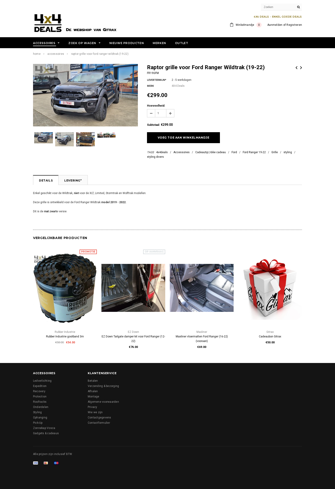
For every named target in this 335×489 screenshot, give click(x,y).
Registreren (294, 24)
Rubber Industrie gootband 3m (65, 336)
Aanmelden (274, 24)
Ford (234, 152)
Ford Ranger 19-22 (254, 152)
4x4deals (162, 152)
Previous (296, 67)
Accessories (181, 152)
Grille (274, 152)
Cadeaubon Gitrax (270, 336)
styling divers (155, 156)
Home (37, 53)
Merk (150, 85)
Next (301, 67)
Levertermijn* (156, 80)
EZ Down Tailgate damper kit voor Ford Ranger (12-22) (133, 339)
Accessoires (55, 53)
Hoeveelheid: (156, 105)
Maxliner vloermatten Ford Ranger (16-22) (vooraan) (202, 339)
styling (287, 152)
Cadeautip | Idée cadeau (210, 152)
